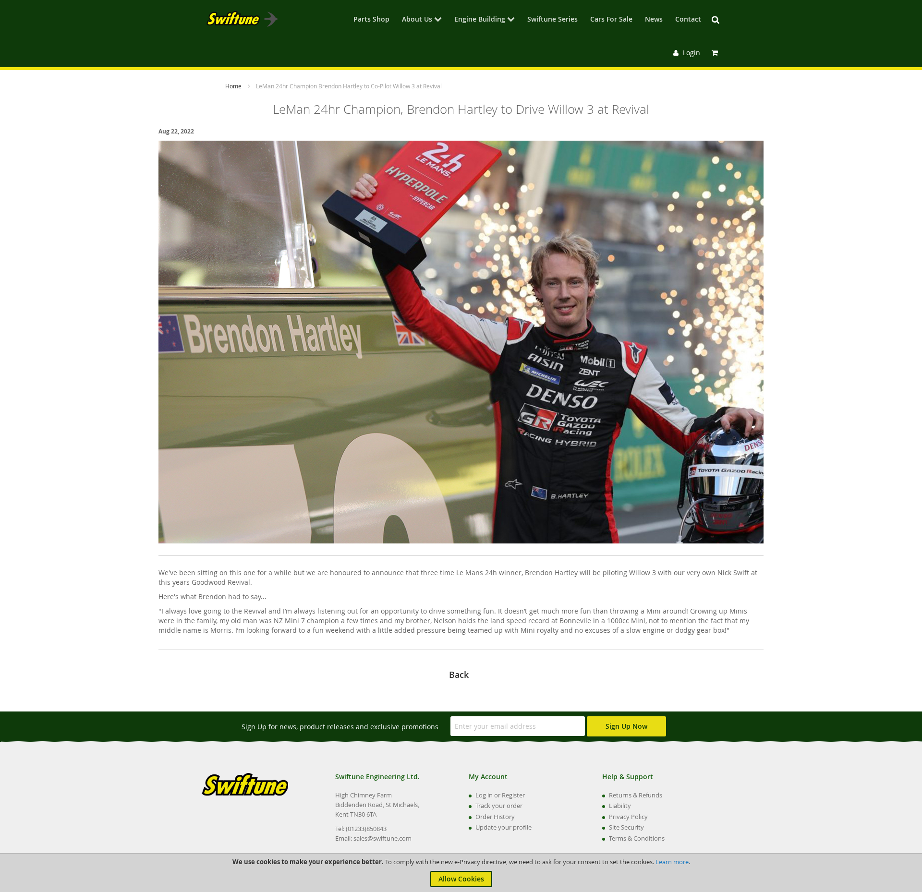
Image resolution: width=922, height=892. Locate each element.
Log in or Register (500, 795)
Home (234, 86)
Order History (495, 816)
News (654, 20)
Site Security (626, 827)
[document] (461, 872)
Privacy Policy (628, 816)
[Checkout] (716, 52)
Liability (620, 805)
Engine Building (479, 20)
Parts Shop (371, 20)
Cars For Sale (611, 20)
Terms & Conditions (637, 838)
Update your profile (503, 827)
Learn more (672, 861)
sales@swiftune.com (382, 838)
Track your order (498, 805)
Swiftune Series (552, 20)
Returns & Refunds (635, 795)
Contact (688, 20)
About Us (417, 20)
